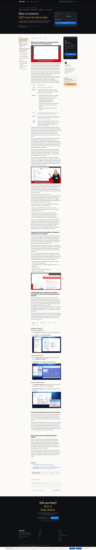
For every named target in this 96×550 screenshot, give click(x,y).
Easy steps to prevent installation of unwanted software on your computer (23, 45)
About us (60, 531)
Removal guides (24, 7)
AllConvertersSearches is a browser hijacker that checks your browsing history (23, 40)
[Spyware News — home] (22, 1)
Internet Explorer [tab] (43, 322)
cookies (49, 201)
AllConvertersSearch (44, 134)
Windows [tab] (33, 322)
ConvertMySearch (52, 134)
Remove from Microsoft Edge (24, 59)
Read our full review (70, 56)
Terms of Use (61, 533)
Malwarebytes (46, 124)
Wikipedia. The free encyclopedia (47, 464)
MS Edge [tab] (49, 322)
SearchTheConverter (35, 134)
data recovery (52, 451)
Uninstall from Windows (24, 53)
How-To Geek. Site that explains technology (47, 468)
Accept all (72, 548)
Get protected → (70, 54)
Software (35, 1)
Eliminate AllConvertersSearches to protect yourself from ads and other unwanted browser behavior (24, 50)
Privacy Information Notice (63, 535)
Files (39, 1)
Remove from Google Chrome (23, 67)
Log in (76, 1)
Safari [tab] (37, 325)
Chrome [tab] (33, 325)
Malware (31, 1)
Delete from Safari (23, 68)
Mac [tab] (37, 322)
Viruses (40, 531)
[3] (50, 268)
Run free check (54, 517)
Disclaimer (60, 537)
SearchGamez (54, 133)
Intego (48, 125)
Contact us (60, 540)
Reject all (78, 548)
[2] (50, 258)
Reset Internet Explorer (24, 56)
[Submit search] (60, 1)
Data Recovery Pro (41, 453)
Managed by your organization (38, 308)
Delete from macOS (23, 54)
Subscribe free (70, 84)
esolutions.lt (25, 536)
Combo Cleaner (40, 124)
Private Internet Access (51, 426)
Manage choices (86, 548)
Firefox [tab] (54, 322)
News (28, 1)
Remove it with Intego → (66, 22)
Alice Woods (23, 26)
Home (19, 7)
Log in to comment (56, 490)
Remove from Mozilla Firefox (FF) (23, 64)
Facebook (20, 538)
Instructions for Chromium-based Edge (23, 61)
